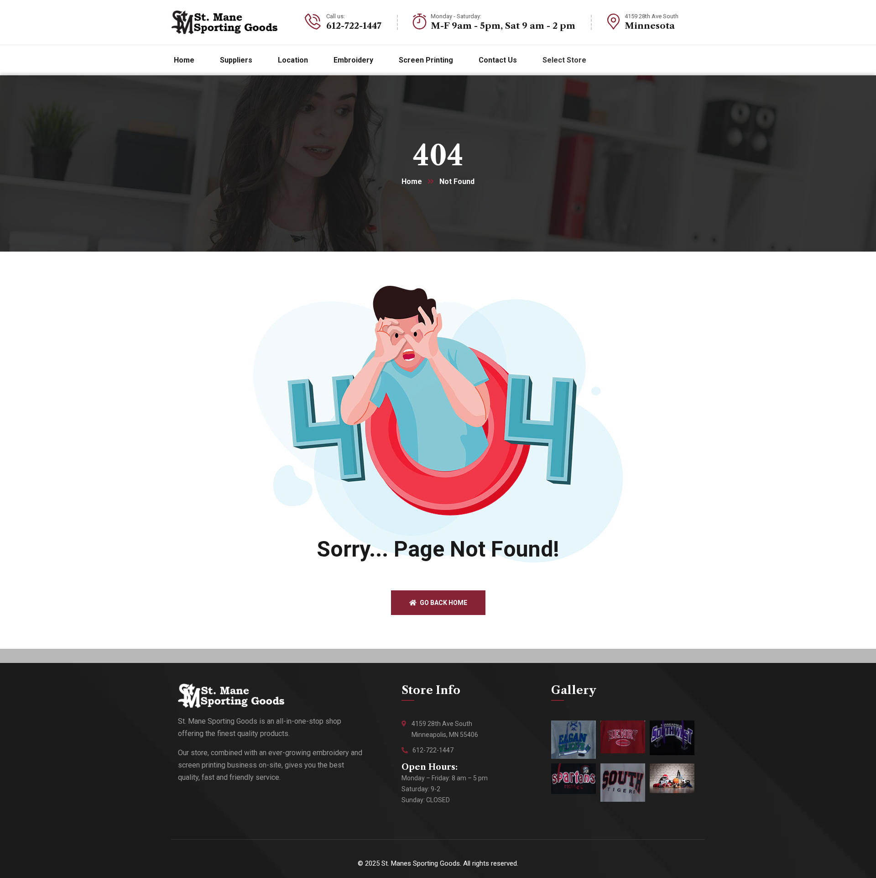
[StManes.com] (224, 22)
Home (412, 181)
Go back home (442, 602)
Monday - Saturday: (456, 16)
